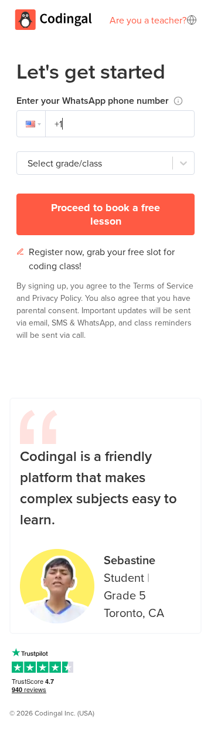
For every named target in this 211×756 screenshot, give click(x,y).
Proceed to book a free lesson (105, 214)
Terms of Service (163, 285)
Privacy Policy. (58, 298)
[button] (31, 123)
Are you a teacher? (148, 20)
